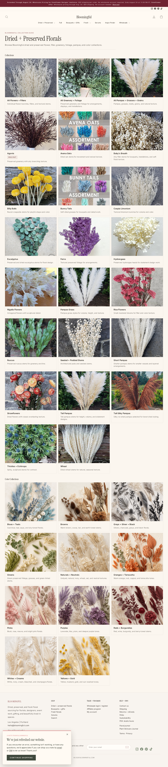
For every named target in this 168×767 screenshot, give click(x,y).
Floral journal (125, 726)
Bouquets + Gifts (73, 23)
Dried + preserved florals (61, 706)
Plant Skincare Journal (129, 729)
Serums (98, 23)
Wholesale (123, 23)
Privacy (129, 733)
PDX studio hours (127, 721)
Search (54, 718)
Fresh (86, 23)
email (59, 747)
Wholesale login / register (97, 706)
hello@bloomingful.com (18, 725)
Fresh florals (56, 712)
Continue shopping (21, 758)
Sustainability (125, 718)
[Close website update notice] (67, 734)
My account (92, 712)
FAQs (122, 715)
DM (10, 750)
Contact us (124, 706)
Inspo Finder (110, 23)
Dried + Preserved (45, 23)
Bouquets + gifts (58, 709)
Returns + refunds (127, 712)
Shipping (123, 709)
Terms (122, 733)
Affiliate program (94, 709)
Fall (60, 23)
